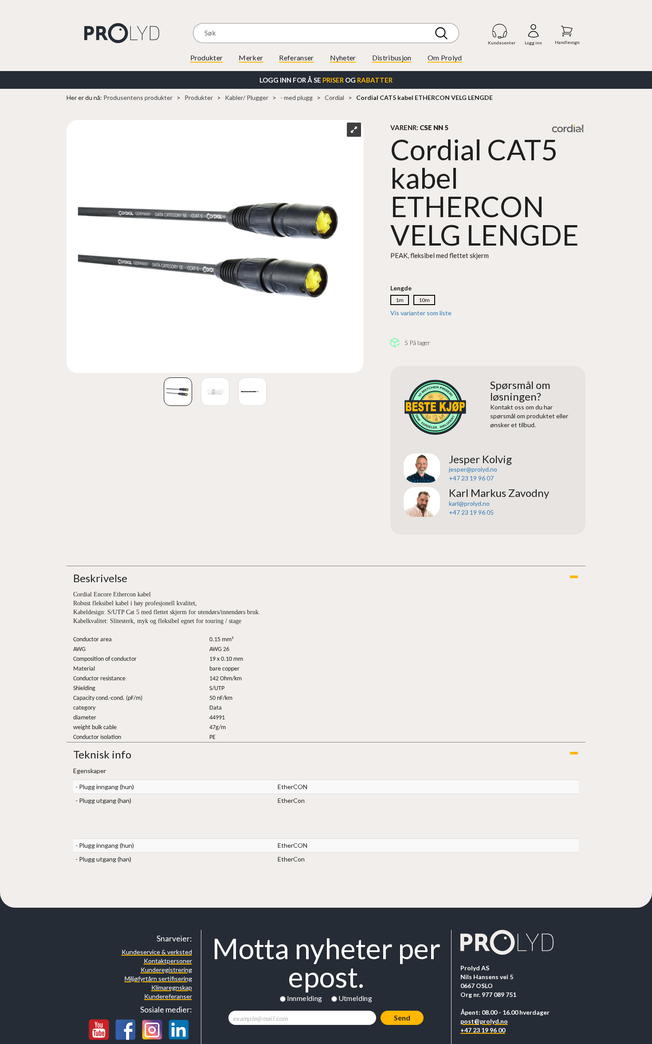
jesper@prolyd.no (473, 469)
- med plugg (296, 97)
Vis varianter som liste (421, 313)
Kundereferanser (168, 996)
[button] (326, 578)
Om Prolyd (445, 57)
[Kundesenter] (500, 31)
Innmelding (304, 998)
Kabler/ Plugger (246, 97)
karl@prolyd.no (469, 503)
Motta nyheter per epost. (326, 962)
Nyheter (343, 57)
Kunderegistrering (166, 969)
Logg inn (533, 31)
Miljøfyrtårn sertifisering (158, 978)
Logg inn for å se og (326, 80)
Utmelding (355, 998)
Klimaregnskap (171, 987)
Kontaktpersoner (168, 961)
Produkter (206, 57)
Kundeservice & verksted (157, 952)
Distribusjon (392, 57)
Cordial (334, 97)
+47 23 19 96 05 (471, 512)
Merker (251, 57)
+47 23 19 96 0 (469, 478)
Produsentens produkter (138, 97)
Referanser (296, 57)
